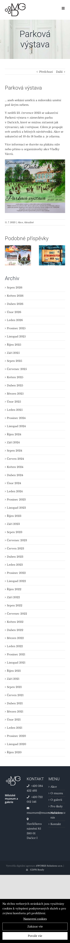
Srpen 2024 (14, 450)
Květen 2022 (15, 621)
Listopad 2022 (16, 581)
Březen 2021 (15, 711)
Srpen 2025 (14, 360)
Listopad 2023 (16, 507)
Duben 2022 (15, 630)
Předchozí (46, 71)
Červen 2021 (15, 695)
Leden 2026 (15, 320)
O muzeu (56, 793)
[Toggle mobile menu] (63, 8)
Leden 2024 (15, 491)
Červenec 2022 (17, 613)
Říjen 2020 (14, 752)
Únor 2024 (14, 483)
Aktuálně (29, 222)
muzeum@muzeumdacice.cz (35, 812)
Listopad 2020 (16, 744)
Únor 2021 (14, 719)
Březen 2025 (15, 393)
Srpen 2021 (14, 687)
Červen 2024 (15, 458)
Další (59, 71)
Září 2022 (13, 597)
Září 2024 (13, 442)
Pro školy (56, 806)
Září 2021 (13, 678)
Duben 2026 (15, 303)
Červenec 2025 (17, 369)
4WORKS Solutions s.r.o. (49, 865)
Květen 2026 (15, 295)
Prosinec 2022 (16, 572)
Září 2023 (13, 524)
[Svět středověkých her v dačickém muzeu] (52, 247)
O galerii (56, 799)
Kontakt (55, 824)
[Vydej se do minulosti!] (18, 247)
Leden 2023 (15, 564)
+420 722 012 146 (35, 799)
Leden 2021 (14, 727)
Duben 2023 (15, 556)
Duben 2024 (15, 475)
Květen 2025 (15, 377)
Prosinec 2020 (16, 736)
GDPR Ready (36, 869)
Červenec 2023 (17, 540)
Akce (20, 222)
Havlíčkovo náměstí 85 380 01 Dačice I (34, 831)
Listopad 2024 (16, 426)
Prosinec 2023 (16, 499)
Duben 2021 (15, 703)
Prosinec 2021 (16, 654)
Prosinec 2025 (16, 328)
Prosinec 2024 (16, 418)
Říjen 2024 (14, 434)
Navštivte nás (56, 815)
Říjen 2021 (14, 670)
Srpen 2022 (14, 605)
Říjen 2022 (14, 589)
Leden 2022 (15, 646)
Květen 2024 (15, 467)
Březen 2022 (15, 638)
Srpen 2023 (14, 532)
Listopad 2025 (16, 336)
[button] (7, 255)
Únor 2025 (14, 401)
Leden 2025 (15, 409)
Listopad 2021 (16, 662)
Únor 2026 (14, 312)
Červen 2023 (15, 548)
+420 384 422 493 (35, 788)
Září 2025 (13, 352)
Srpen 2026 (14, 287)
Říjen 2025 (14, 344)
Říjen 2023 (14, 516)
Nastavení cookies (35, 918)
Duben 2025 (15, 385)
